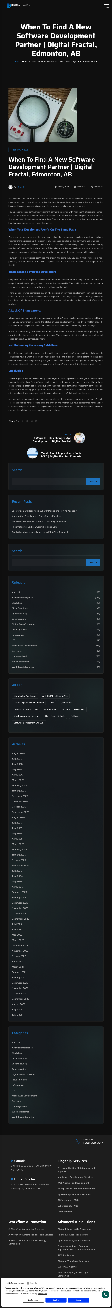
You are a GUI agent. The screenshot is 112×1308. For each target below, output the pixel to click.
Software (17, 651)
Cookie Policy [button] (88, 1291)
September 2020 (20, 999)
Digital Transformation (23, 624)
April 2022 (17, 961)
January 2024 (19, 897)
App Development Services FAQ (74, 1194)
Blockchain (17, 603)
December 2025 (20, 796)
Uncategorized (19, 656)
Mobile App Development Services (75, 1177)
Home (17, 61)
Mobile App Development (24, 645)
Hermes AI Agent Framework (73, 1234)
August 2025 (18, 817)
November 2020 (20, 988)
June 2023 (17, 929)
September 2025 (20, 812)
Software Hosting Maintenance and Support (76, 1169)
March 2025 (18, 844)
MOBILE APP (50, 709)
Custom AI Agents (67, 1266)
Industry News (19, 629)
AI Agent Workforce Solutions (73, 1261)
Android (16, 592)
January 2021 (18, 977)
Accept (79, 1300)
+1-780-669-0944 (93, 1143)
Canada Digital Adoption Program (29, 702)
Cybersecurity (19, 619)
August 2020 (18, 1004)
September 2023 (20, 919)
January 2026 (19, 790)
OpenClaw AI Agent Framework (74, 1240)
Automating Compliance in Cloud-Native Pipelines (36, 516)
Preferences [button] (42, 1294)
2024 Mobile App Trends (25, 696)
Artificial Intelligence (22, 597)
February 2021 (19, 972)
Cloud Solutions (20, 608)
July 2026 (17, 758)
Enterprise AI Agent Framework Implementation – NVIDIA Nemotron (76, 1248)
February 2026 (19, 785)
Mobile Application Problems (26, 716)
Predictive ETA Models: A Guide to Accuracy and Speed (39, 521)
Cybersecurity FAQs (68, 1206)
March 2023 (18, 940)
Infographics (18, 635)
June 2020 (17, 1015)
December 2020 (20, 983)
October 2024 (19, 860)
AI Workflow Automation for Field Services (30, 1234)
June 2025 (17, 828)
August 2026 (19, 753)
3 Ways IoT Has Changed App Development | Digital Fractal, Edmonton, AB (52, 439)
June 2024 (17, 876)
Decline (56, 1300)
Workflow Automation (23, 667)
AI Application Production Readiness (76, 1188)
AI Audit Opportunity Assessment (75, 1229)
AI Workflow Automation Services (26, 1229)
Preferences (33, 1300)
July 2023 (17, 924)
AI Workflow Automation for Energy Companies (27, 1242)
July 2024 (17, 871)
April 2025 (17, 838)
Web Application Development (73, 1183)
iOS (13, 640)
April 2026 (17, 774)
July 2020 (17, 1009)
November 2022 (20, 951)
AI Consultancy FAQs (68, 1200)
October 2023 (19, 913)
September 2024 (20, 865)
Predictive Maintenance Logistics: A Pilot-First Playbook (40, 532)
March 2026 (18, 780)
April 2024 (17, 887)
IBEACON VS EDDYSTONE (26, 709)
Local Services (65, 1211)
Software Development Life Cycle (29, 722)
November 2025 (20, 801)
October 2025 (19, 806)
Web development (21, 661)
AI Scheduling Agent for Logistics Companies (75, 1274)
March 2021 (18, 967)
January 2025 (19, 854)
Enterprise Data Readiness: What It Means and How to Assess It (44, 511)
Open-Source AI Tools (55, 716)
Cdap (52, 702)
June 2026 (17, 764)
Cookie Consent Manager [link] (14, 1283)
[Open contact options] (105, 1294)
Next (43, 449)
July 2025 (17, 822)
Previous (67, 434)
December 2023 (20, 903)
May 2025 (17, 833)
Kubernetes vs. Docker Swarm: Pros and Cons (35, 527)
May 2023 (17, 935)
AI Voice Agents (66, 1255)
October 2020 (19, 993)
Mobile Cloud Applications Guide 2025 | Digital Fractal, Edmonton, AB (62, 454)
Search (17, 470)
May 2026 (17, 769)
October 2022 (19, 956)
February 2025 (19, 849)
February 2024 (19, 892)
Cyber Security (19, 613)
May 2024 (17, 881)
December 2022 (20, 945)
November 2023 (20, 908)
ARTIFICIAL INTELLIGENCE (55, 696)
